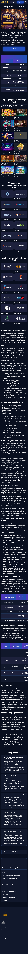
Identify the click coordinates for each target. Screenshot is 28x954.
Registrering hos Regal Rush (9, 878)
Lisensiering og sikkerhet (8, 897)
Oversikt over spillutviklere (9, 891)
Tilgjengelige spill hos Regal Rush (11, 868)
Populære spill (3, 106)
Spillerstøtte (5, 894)
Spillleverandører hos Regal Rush (11, 875)
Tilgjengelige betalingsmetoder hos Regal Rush (12, 871)
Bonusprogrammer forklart (8, 881)
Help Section (5, 900)
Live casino (10, 106)
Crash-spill (16, 106)
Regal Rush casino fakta (8, 864)
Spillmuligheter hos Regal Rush (10, 884)
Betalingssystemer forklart (8, 888)
